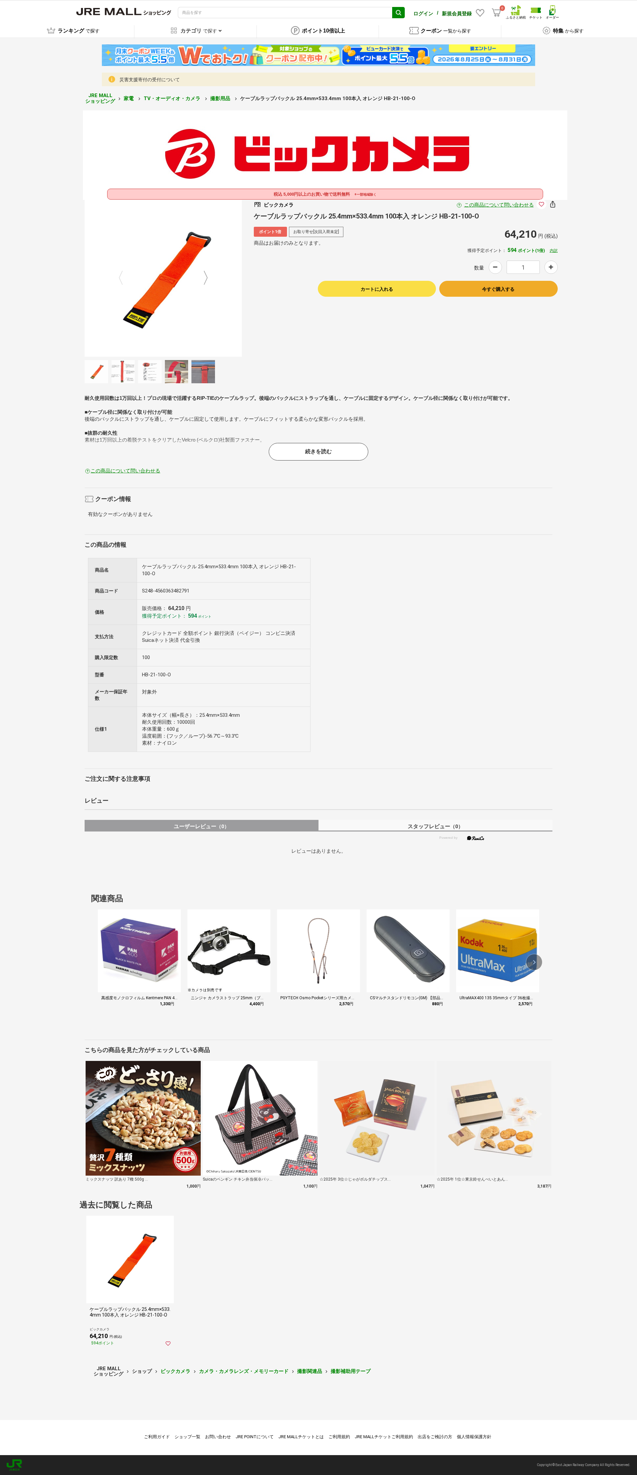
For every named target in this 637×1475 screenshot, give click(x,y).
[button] (534, 962)
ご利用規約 (339, 1436)
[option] (163, 278)
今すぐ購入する (498, 289)
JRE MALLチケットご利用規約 (384, 1436)
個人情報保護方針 (474, 1436)
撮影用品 (221, 98)
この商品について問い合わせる (499, 205)
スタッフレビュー (435, 826)
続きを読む (318, 451)
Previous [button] (124, 278)
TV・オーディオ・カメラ (173, 98)
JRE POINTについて (255, 1436)
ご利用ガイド (157, 1436)
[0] (496, 12)
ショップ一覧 (187, 1436)
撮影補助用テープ (351, 1371)
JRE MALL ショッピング (100, 98)
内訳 (554, 250)
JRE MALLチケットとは (301, 1436)
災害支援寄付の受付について (149, 79)
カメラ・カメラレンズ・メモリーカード (244, 1371)
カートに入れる (377, 289)
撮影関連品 (309, 1371)
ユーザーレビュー (201, 826)
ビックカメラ (175, 1371)
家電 (129, 98)
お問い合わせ (218, 1436)
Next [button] (201, 278)
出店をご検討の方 (435, 1436)
